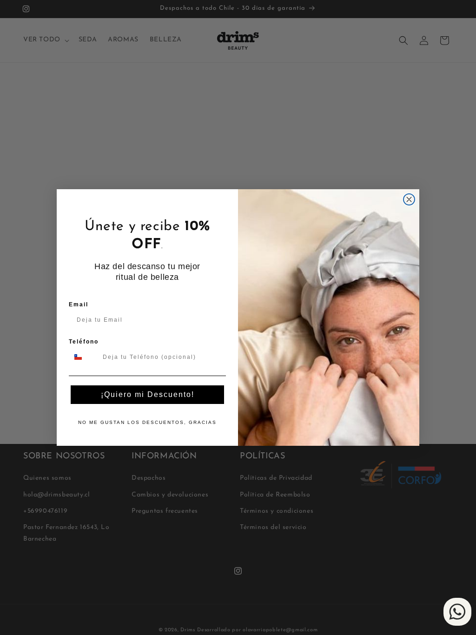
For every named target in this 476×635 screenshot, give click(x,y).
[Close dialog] (409, 199)
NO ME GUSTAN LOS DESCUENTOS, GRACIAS (147, 422)
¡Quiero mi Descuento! (147, 394)
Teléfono (84, 341)
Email (78, 304)
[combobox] (83, 357)
